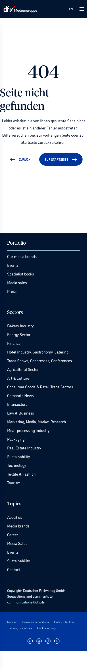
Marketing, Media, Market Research (36, 421)
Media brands (18, 525)
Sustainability (18, 456)
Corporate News (20, 395)
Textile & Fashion (21, 473)
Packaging (16, 439)
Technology (16, 465)
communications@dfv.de (26, 601)
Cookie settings (46, 628)
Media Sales (17, 543)
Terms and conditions (35, 622)
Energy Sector (18, 334)
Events (13, 265)
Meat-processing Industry (28, 430)
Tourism (14, 482)
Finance (14, 343)
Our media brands (22, 256)
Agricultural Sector (23, 369)
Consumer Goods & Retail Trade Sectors (40, 386)
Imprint (12, 622)
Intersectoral (18, 404)
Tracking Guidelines (19, 628)
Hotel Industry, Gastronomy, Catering (37, 351)
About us (14, 517)
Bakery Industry (20, 325)
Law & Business (20, 412)
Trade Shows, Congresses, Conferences (39, 360)
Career (12, 534)
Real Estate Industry (24, 447)
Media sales (17, 282)
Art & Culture (18, 378)
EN (71, 9)
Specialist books (20, 273)
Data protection (64, 622)
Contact (13, 569)
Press (12, 291)
